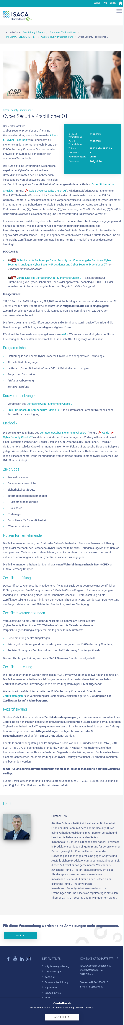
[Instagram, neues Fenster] (15, 960)
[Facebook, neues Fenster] (8, 960)
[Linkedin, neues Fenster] (21, 960)
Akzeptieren (62, 1017)
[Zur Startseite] (17, 16)
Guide (106, 432)
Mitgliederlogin (52, 971)
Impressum (50, 987)
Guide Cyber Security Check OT (47, 190)
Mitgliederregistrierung (56, 966)
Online (93, 156)
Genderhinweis (52, 993)
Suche (97, 3)
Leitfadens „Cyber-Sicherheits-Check (62, 432)
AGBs (64, 334)
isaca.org (49, 977)
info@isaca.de (95, 986)
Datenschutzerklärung (56, 982)
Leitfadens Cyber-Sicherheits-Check (48, 403)
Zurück (20, 935)
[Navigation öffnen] (119, 11)
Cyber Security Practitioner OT (18, 110)
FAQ (105, 3)
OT (72, 403)
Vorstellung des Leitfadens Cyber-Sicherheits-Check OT (50, 277)
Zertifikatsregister (13, 695)
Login (113, 3)
